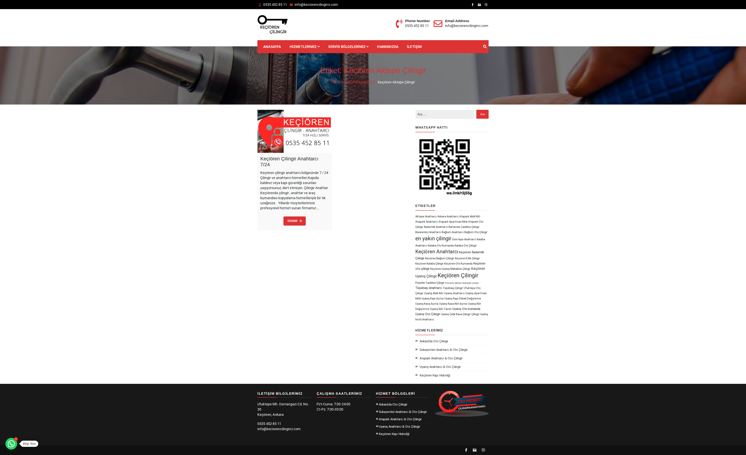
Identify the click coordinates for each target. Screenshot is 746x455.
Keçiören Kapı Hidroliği (435, 375)
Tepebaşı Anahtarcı (428, 288)
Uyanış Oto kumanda (466, 309)
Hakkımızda (387, 47)
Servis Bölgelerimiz (347, 47)
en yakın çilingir (433, 238)
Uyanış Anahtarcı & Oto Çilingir (440, 367)
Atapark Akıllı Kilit (469, 216)
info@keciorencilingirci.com (316, 5)
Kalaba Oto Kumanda (441, 245)
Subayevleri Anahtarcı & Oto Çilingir (444, 350)
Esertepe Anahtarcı (464, 239)
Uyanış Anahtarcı (454, 293)
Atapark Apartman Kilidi (452, 221)
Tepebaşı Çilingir (453, 288)
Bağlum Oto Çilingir (475, 232)
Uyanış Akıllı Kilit (433, 293)
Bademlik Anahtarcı (436, 226)
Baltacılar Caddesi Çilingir (464, 226)
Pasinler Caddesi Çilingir (429, 282)
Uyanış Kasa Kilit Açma (453, 303)
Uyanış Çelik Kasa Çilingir (456, 314)
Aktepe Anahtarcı (426, 216)
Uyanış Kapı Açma (433, 298)
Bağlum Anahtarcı (453, 232)
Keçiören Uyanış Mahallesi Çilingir (450, 268)
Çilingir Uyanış (479, 314)
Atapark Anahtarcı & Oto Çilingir (441, 358)
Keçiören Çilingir (458, 275)
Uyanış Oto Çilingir (427, 314)
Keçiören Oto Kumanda (458, 263)
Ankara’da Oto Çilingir (434, 341)
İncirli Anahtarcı (424, 319)
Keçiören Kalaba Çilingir (429, 263)
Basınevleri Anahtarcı (428, 232)
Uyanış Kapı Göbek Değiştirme (462, 298)
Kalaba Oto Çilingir (466, 245)
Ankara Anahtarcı (447, 216)
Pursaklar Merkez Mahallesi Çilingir (462, 283)
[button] (11, 444)
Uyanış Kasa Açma (426, 303)
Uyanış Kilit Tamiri (441, 309)
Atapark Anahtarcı (426, 221)
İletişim (414, 47)
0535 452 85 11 (275, 5)
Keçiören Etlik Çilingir (467, 258)
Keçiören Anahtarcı (436, 251)
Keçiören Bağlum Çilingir (439, 258)
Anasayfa (272, 47)
